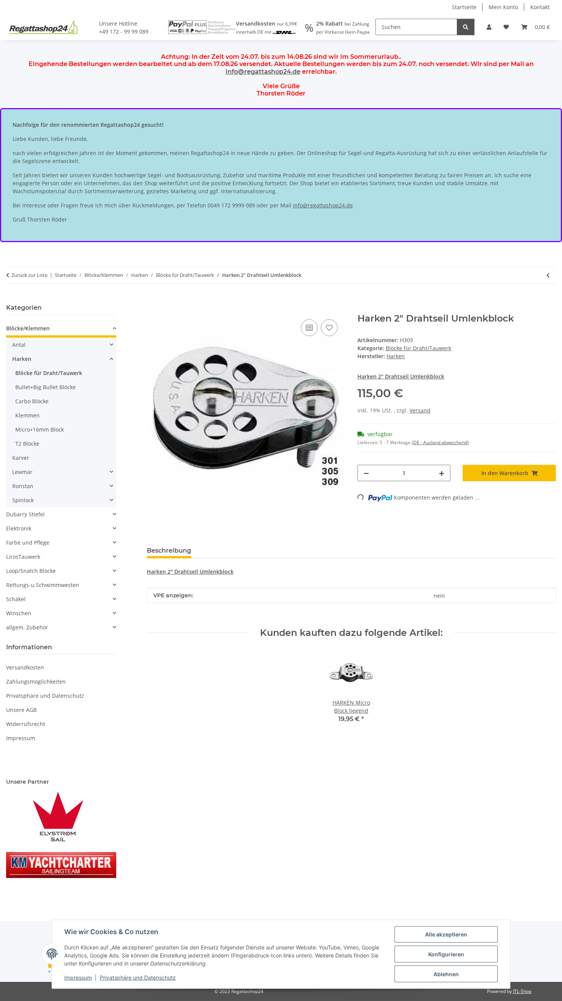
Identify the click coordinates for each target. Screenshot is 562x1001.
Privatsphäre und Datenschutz (138, 977)
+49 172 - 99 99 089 (123, 31)
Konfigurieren (446, 954)
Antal (19, 344)
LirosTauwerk (23, 556)
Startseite (464, 7)
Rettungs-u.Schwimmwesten (42, 585)
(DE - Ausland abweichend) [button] (440, 442)
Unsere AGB (21, 709)
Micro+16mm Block (39, 429)
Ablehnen (446, 974)
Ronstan (22, 486)
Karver (20, 457)
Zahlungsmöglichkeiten (36, 681)
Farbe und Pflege (27, 542)
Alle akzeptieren (446, 934)
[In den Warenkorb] (153, 309)
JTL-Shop (522, 991)
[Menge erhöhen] (441, 473)
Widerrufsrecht (25, 724)
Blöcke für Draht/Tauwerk (418, 348)
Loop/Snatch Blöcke (31, 570)
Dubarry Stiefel (25, 514)
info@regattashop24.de (263, 71)
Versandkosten (25, 667)
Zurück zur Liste (29, 275)
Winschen (18, 613)
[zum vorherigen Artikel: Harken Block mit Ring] (548, 275)
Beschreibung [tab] (169, 550)
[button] (489, 27)
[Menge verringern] (366, 473)
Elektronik (18, 528)
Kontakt (540, 7)
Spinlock (23, 500)
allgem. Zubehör (27, 627)
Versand (419, 410)
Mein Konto (503, 7)
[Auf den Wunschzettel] (329, 327)
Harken (21, 358)
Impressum (78, 977)
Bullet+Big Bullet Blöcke (45, 387)
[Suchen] (465, 27)
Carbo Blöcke (32, 401)
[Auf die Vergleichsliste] (309, 327)
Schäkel (16, 599)
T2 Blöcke (27, 443)
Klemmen (27, 415)
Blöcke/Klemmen (28, 328)
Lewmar (22, 471)
